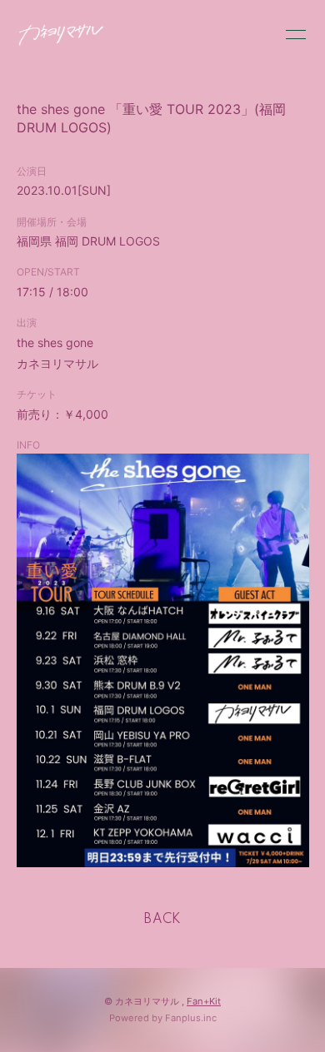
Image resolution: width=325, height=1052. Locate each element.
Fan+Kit (204, 1001)
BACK (162, 919)
